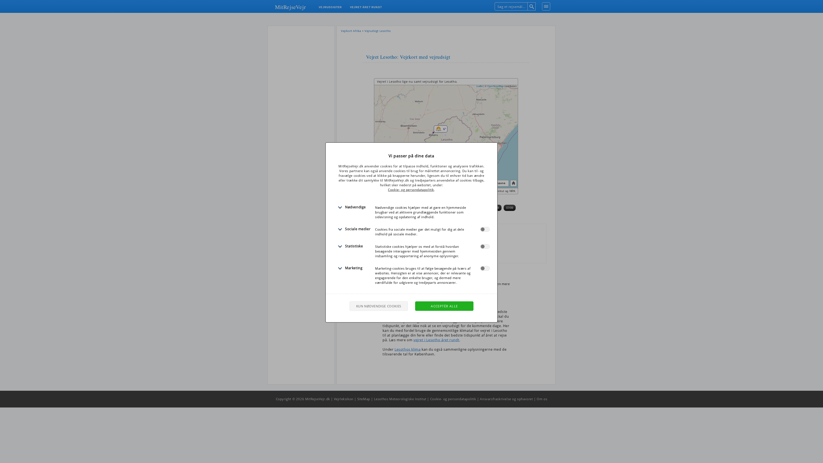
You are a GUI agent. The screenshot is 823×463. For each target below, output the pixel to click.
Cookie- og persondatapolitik (411, 190)
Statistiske (354, 246)
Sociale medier (358, 229)
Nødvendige (355, 207)
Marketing (353, 268)
